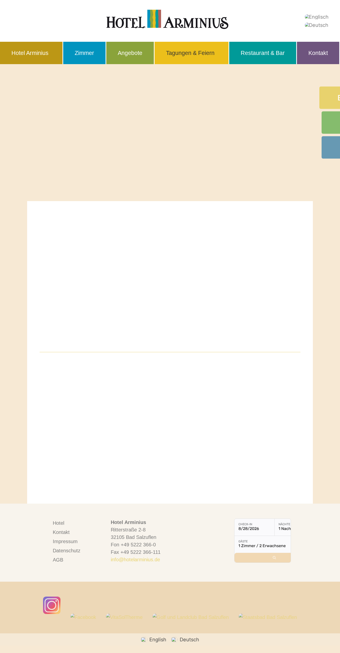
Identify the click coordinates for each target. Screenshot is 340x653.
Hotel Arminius (30, 53)
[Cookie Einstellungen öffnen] (11, 646)
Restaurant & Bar (263, 53)
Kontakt (318, 53)
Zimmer (84, 53)
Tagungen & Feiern (190, 53)
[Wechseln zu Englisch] (316, 17)
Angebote (130, 53)
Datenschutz (66, 550)
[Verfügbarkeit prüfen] (274, 558)
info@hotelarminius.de (135, 559)
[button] (31, 53)
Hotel (58, 523)
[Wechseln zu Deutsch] (316, 25)
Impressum (65, 541)
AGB (58, 560)
